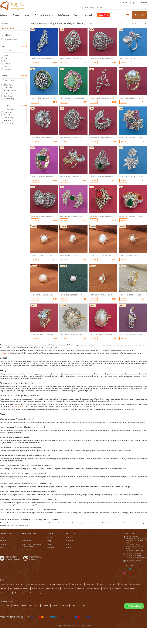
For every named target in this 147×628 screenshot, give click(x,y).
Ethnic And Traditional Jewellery (19, 588)
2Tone (6, 55)
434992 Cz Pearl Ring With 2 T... (130, 256)
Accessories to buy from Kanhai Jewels (12, 584)
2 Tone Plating (8, 85)
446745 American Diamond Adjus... (102, 98)
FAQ (23, 537)
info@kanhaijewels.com (133, 561)
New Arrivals (139, 15)
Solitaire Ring (8, 123)
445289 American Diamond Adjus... (131, 334)
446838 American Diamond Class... (131, 177)
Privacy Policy (26, 541)
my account (70, 533)
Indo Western (63, 15)
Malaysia (45, 605)
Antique (16, 15)
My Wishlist (69, 541)
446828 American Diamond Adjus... (43, 137)
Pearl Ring (7, 120)
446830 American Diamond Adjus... (102, 137)
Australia (15, 605)
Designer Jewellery (135, 584)
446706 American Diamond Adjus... (43, 98)
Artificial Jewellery (91, 584)
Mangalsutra (80, 588)
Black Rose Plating (10, 90)
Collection (4, 15)
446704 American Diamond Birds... (131, 58)
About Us (3, 541)
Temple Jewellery (6, 593)
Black (6, 61)
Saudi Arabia (64, 605)
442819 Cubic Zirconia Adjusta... (131, 295)
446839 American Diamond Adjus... (43, 216)
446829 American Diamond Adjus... (72, 137)
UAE (30, 605)
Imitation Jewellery (37, 588)
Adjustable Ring (9, 109)
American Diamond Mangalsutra (59, 584)
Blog (1, 547)
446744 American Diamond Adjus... (72, 98)
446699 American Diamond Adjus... (43, 58)
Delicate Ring (8, 118)
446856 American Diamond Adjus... (72, 216)
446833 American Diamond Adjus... (131, 137)
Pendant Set (50, 547)
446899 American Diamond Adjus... (102, 216)
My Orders (68, 537)
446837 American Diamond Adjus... (102, 177)
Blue (5, 66)
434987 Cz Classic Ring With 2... (71, 256)
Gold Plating (8, 96)
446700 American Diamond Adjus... (72, 58)
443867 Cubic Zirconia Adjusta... (42, 334)
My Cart (67, 544)
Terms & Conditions (28, 550)
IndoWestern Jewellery (52, 588)
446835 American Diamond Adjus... (43, 177)
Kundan (27, 15)
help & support (29, 533)
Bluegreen (7, 69)
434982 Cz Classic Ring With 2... (42, 256)
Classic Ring (8, 115)
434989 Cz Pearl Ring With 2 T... (101, 256)
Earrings (3, 588)
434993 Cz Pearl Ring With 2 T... (42, 295)
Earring (49, 541)
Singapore (54, 605)
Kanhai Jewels (6, 353)
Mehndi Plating (9, 99)
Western (77, 15)
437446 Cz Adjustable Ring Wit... (71, 295)
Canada (23, 605)
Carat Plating (8, 93)
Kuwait (37, 605)
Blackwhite (7, 64)
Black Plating (8, 88)
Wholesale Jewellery (35, 593)
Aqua (5, 58)
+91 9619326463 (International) (136, 558)
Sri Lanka (82, 605)
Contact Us (3, 544)
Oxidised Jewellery (129, 588)
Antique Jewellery (77, 584)
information (6, 533)
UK (8, 605)
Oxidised (88, 15)
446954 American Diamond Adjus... (131, 216)
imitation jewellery (17, 406)
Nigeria (74, 605)
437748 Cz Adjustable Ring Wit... (101, 295)
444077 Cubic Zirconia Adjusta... (101, 334)
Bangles (49, 537)
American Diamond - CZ (44, 15)
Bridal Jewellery (112, 584)
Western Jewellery (20, 593)
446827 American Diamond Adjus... (131, 98)
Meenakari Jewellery (93, 588)
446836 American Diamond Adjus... (72, 177)
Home (2, 537)
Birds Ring (7, 112)
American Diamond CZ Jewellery (37, 584)
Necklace (49, 544)
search (50, 533)
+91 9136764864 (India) (133, 554)
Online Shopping (116, 588)
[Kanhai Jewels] (13, 5)
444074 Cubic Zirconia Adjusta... (71, 334)
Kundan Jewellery (68, 588)
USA (2, 605)
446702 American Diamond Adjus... (102, 58)
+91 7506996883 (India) (133, 556)
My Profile (68, 547)
